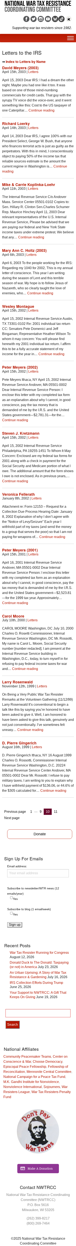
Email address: (17, 866)
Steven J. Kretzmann (20, 433)
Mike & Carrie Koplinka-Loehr (28, 184)
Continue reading (41, 110)
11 (57, 811)
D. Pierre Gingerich (19, 742)
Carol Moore (13, 616)
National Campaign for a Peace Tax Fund (34, 1077)
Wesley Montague (18, 306)
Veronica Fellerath (18, 494)
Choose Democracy (47, 1061)
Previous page (15, 811)
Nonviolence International (22, 1087)
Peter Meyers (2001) (20, 550)
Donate (40, 834)
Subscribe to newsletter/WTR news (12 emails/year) (33, 891)
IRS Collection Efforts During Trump (36, 982)
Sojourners (51, 1087)
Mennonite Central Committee (49, 1071)
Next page (12, 818)
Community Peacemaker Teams (27, 1056)
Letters (33, 72)
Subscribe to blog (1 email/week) (29, 909)
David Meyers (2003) (20, 67)
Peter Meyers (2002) (20, 367)
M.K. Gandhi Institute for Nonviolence (31, 1082)
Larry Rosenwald (17, 681)
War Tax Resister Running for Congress (39, 952)
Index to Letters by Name (26, 61)
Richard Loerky (16, 123)
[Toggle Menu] (70, 38)
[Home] (38, 4)
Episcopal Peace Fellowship (24, 1066)
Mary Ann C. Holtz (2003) (24, 250)
